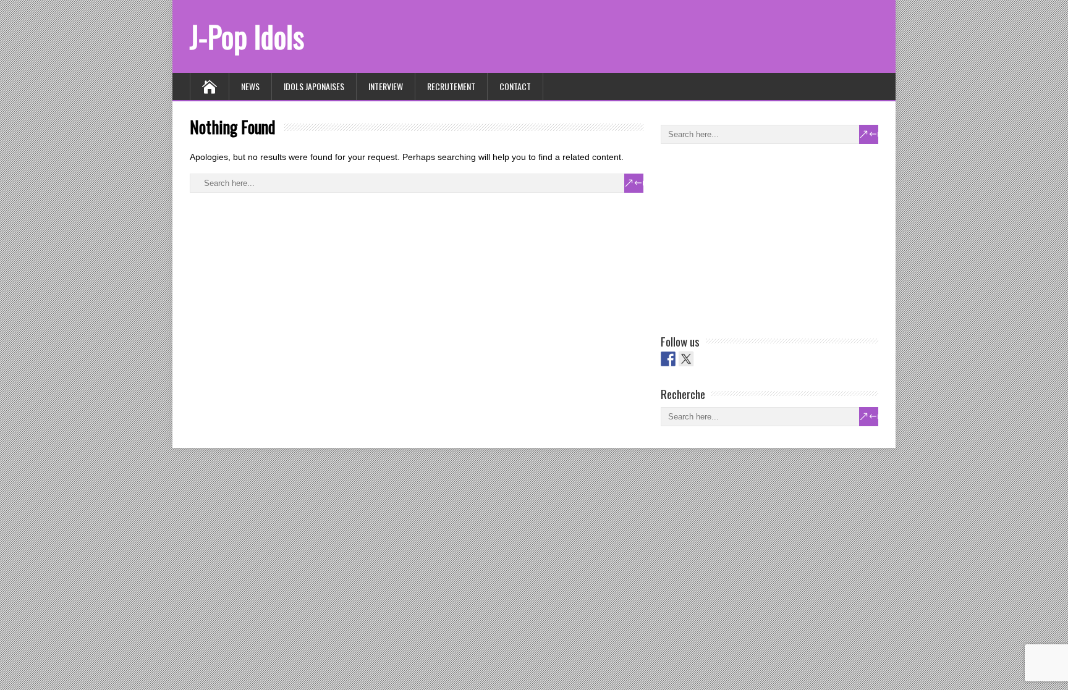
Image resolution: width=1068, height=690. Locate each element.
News (250, 86)
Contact (515, 86)
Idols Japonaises (314, 86)
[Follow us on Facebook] (668, 358)
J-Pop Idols (247, 36)
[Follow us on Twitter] (686, 358)
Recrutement (451, 86)
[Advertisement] (753, 236)
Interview (385, 86)
